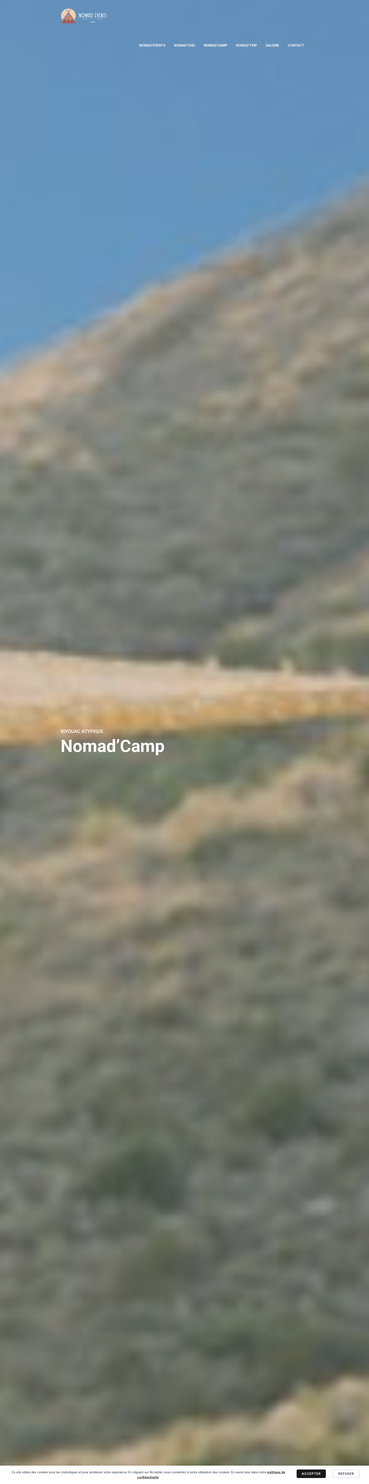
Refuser (346, 1474)
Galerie (272, 45)
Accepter (311, 1474)
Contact (296, 45)
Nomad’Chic (184, 45)
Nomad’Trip (246, 45)
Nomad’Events (152, 45)
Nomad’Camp (215, 45)
